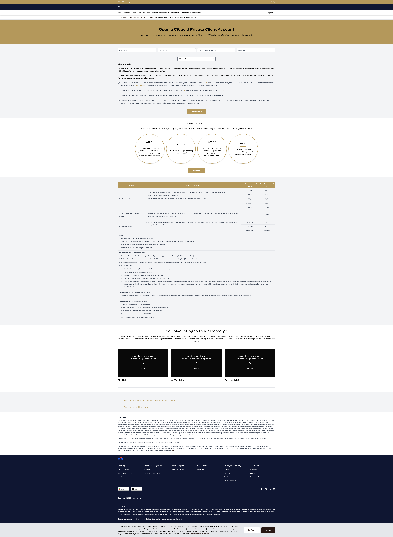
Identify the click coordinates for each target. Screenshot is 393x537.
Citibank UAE (122, 2)
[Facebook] (261, 489)
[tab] (127, 12)
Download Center (177, 470)
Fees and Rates (123, 470)
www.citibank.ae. (141, 86)
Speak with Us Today (268, 2)
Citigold (147, 470)
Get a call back (196, 111)
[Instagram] (266, 489)
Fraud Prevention (230, 481)
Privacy (226, 470)
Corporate (185, 13)
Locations (200, 470)
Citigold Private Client (152, 473)
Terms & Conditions (125, 473)
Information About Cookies (199, 534)
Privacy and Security (232, 466)
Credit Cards (136, 13)
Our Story (253, 470)
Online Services (174, 13)
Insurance (146, 13)
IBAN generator (123, 477)
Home (120, 13)
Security (227, 473)
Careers (253, 473)
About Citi (254, 466)
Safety (226, 477)
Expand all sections (268, 395)
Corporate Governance (258, 477)
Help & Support (177, 466)
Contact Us (202, 466)
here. (223, 90)
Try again (143, 368)
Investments (149, 477)
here (205, 83)
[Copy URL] (143, 363)
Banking (127, 13)
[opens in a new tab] (123, 489)
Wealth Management (159, 13)
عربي (130, 2)
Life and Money (195, 13)
